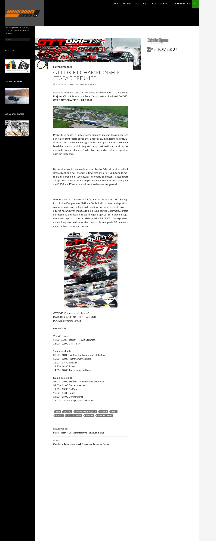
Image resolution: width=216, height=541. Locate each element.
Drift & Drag (65, 67)
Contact (164, 4)
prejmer (89, 416)
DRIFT (56, 67)
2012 (58, 412)
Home (115, 4)
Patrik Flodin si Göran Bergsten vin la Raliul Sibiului (78, 431)
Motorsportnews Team (84, 84)
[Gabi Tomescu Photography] (162, 49)
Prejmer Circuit (105, 416)
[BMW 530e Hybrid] (17, 96)
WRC (154, 4)
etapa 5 (59, 416)
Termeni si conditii (181, 4)
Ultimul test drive (13, 81)
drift (113, 412)
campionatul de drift (86, 412)
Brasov (67, 412)
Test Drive (126, 4)
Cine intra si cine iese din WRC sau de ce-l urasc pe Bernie (81, 442)
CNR (137, 4)
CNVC (145, 4)
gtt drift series (74, 416)
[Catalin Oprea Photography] (158, 41)
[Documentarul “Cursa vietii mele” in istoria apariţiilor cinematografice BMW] (17, 128)
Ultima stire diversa (14, 114)
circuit (103, 412)
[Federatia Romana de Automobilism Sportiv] (17, 66)
